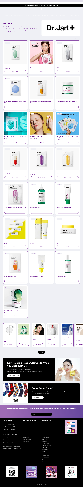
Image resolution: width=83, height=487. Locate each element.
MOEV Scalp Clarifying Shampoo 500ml (51, 337)
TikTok (24, 433)
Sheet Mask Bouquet (27, 439)
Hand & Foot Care (46, 437)
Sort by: (60, 38)
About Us (44, 461)
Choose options (15, 71)
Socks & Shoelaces (46, 445)
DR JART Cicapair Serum (61, 276)
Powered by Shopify (44, 484)
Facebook (25, 435)
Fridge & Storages (46, 443)
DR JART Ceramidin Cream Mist (36, 136)
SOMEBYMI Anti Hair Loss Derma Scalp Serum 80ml (38, 337)
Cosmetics (44, 441)
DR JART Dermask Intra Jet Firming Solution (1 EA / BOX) (68, 172)
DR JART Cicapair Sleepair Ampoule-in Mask (12, 310)
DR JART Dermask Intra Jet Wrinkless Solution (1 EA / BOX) (40, 172)
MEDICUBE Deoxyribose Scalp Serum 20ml (66, 337)
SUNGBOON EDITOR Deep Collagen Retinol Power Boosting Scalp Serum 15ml (9, 338)
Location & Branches (27, 422)
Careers (44, 459)
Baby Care (44, 439)
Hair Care (44, 431)
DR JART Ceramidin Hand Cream (36, 276)
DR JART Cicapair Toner (35, 207)
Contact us (25, 429)
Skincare (44, 429)
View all (41, 352)
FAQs (24, 425)
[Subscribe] (51, 414)
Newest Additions (38, 397)
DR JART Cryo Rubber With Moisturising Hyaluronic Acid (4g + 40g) (67, 137)
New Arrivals (45, 427)
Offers (43, 425)
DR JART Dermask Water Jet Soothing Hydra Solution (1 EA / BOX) (15, 66)
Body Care (44, 433)
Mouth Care (45, 435)
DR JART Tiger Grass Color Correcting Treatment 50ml (67, 101)
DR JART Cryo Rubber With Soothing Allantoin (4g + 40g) (15, 136)
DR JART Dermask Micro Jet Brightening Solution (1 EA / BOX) (41, 102)
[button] (4, 9)
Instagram (25, 431)
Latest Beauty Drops (14, 375)
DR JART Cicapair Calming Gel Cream (64, 207)
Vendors (44, 451)
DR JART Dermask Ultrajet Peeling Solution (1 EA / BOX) (15, 207)
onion (39, 484)
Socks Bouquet (26, 441)
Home (43, 422)
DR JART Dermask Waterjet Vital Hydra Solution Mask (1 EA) (15, 102)
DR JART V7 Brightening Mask (10, 276)
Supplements (45, 449)
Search (24, 427)
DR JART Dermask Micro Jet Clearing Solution (13, 172)
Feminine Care (45, 455)
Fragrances (44, 447)
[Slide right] (44, 349)
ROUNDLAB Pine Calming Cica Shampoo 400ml (23, 337)
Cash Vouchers (26, 437)
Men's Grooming (46, 457)
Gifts (43, 453)
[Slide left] (39, 349)
